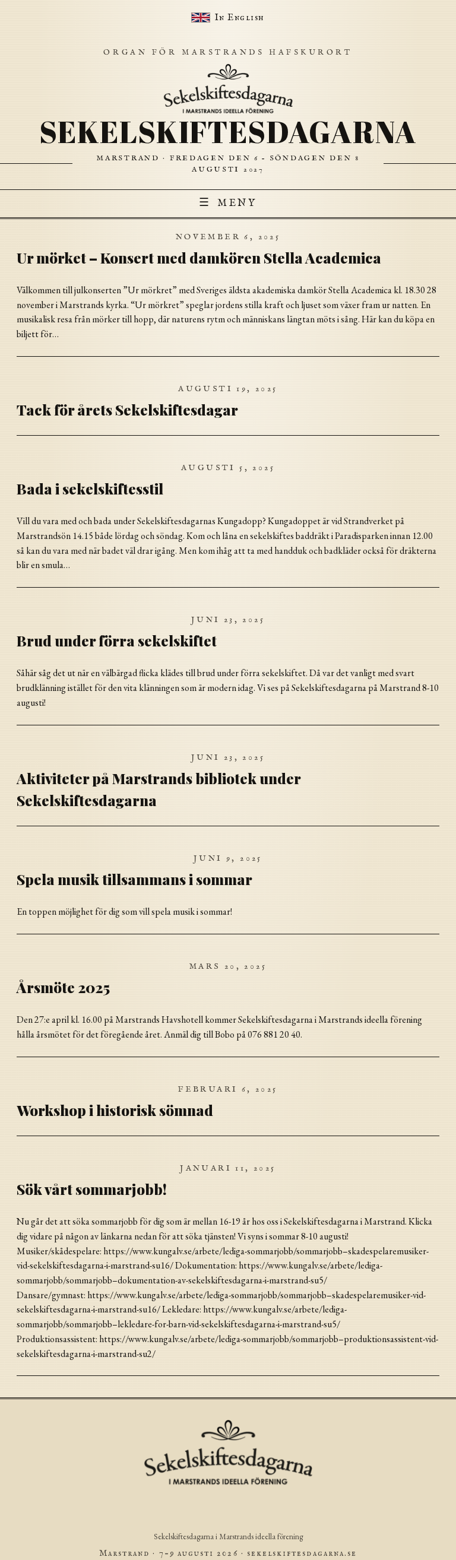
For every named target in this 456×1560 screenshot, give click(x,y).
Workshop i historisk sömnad (115, 1110)
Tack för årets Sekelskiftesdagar (127, 409)
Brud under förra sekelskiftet (117, 640)
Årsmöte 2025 (63, 987)
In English (240, 17)
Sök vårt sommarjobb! (92, 1188)
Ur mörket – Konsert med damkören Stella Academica (199, 257)
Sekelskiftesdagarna (228, 131)
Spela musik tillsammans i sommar (134, 879)
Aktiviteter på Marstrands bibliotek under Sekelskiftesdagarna (158, 789)
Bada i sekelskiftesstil (90, 488)
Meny (228, 203)
